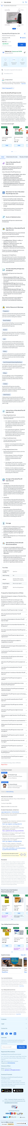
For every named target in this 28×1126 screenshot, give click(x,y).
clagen (6, 984)
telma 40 (3, 979)
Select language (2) (7, 88)
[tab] (14, 1019)
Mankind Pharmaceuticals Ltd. (8, 35)
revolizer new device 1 (10, 1014)
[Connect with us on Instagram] (2, 1033)
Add (22, 44)
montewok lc (16, 982)
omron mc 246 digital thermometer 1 (16, 1003)
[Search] (23, 2)
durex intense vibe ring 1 (15, 1012)
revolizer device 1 (10, 1002)
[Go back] (2, 2)
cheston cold (18, 979)
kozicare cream (5, 986)
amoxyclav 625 (13, 981)
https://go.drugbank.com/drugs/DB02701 (12, 824)
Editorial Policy (10, 791)
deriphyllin (16, 986)
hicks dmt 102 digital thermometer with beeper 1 (12, 1008)
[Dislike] (24, 854)
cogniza (13, 979)
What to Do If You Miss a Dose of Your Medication (11, 969)
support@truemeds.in (6, 812)
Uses (2, 157)
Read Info (24, 37)
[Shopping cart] (26, 2)
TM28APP (10, 1124)
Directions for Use (11, 157)
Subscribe (22, 1047)
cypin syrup (11, 984)
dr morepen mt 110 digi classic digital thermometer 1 (12, 991)
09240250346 (15, 812)
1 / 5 (14, 28)
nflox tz (21, 982)
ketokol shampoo (8, 982)
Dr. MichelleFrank (12, 774)
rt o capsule (21, 981)
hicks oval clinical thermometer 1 (11, 999)
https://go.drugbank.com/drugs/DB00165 (12, 841)
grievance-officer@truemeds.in (12, 1070)
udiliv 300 (8, 979)
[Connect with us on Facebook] (6, 1033)
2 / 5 (17, 28)
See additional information (10, 1102)
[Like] (21, 854)
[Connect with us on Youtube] (11, 1033)
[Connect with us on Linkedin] (15, 1033)
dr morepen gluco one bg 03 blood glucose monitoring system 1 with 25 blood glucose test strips (14, 998)
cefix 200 (11, 986)
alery (15, 984)
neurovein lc (20, 984)
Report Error (4, 764)
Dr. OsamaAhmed (12, 784)
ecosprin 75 (7, 981)
